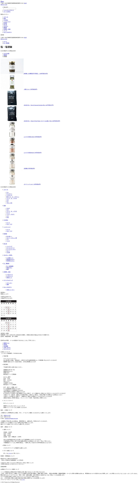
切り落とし (9, 236)
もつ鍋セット (9, 257)
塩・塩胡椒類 (9, 266)
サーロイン (9, 193)
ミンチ (8, 241)
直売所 (5, 344)
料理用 (5, 23)
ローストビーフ (10, 248)
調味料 (5, 27)
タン (7, 201)
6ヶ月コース (9, 276)
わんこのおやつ (7, 32)
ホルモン (5, 26)
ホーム (5, 41)
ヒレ (7, 192)
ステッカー (9, 283)
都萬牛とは (6, 343)
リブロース (9, 195)
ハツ (7, 215)
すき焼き (5, 20)
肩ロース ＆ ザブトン (12, 196)
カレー (8, 251)
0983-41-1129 (4, 4)
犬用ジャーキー (10, 289)
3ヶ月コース (9, 274)
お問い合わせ (6, 347)
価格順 (5, 55)
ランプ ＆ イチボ (11, 198)
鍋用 (7, 269)
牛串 (7, 217)
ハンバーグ (9, 246)
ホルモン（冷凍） (8, 255)
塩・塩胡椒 (6, 43)
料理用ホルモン (10, 260)
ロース (8, 212)
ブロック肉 (9, 203)
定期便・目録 (6, 29)
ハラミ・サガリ (10, 214)
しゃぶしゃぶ (6, 21)
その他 (8, 252)
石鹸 (7, 284)
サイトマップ (6, 349)
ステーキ (5, 17)
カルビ (8, 208)
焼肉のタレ (9, 267)
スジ (7, 239)
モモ (7, 200)
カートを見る (6, 11)
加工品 (5, 24)
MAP (25, 3)
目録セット (9, 277)
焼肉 (4, 18)
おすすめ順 (6, 53)
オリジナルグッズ (8, 280)
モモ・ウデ (9, 224)
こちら (10, 453)
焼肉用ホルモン (10, 259)
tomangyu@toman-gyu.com (11, 418)
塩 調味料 (6, 263)
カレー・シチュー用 (11, 238)
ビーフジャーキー (11, 249)
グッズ (5, 30)
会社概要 (5, 346)
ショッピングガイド (8, 10)
